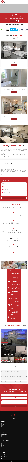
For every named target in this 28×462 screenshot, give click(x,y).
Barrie (2, 443)
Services (2, 425)
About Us (2, 424)
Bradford (2, 444)
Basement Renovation (4, 434)
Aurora (2, 442)
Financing (2, 427)
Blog (2, 426)
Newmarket (2, 446)
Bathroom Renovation (4, 435)
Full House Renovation (4, 437)
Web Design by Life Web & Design (20, 461)
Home (2, 423)
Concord (2, 445)
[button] (14, 21)
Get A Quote (13, 197)
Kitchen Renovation (3, 436)
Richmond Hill (3, 447)
